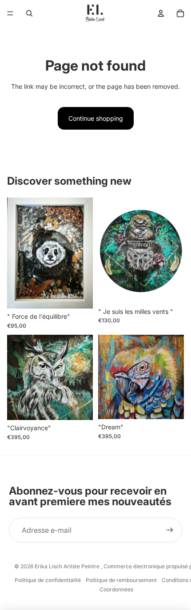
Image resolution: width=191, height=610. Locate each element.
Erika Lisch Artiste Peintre (68, 566)
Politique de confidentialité (48, 580)
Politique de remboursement (121, 580)
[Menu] (10, 13)
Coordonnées (116, 589)
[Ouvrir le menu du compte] (161, 13)
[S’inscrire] (169, 530)
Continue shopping (95, 118)
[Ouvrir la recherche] (29, 13)
